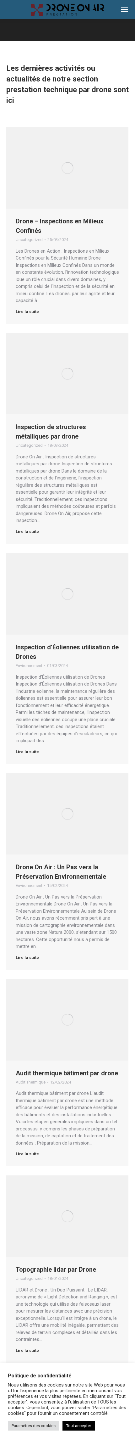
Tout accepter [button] (78, 1425)
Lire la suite (27, 311)
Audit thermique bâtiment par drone (67, 1073)
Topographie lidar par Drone (56, 1269)
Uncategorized (29, 239)
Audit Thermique (31, 1082)
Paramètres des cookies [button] (34, 1425)
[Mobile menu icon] (124, 9)
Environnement (29, 665)
